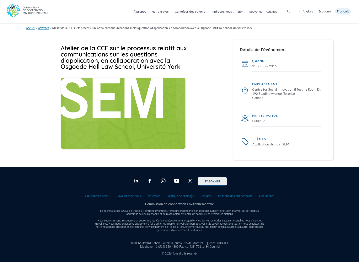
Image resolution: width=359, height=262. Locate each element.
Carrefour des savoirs (190, 12)
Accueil (30, 28)
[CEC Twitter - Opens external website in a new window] (190, 181)
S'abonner (212, 181)
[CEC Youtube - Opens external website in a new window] (176, 181)
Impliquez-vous (221, 12)
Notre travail (160, 12)
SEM (240, 12)
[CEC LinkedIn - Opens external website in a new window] (136, 181)
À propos (140, 12)
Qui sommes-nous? (97, 196)
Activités (271, 12)
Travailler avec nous (128, 196)
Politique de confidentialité (235, 196)
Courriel (215, 246)
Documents (266, 196)
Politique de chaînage (180, 196)
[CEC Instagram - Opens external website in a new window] (163, 181)
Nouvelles (255, 12)
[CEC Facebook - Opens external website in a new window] (149, 181)
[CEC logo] (27, 11)
